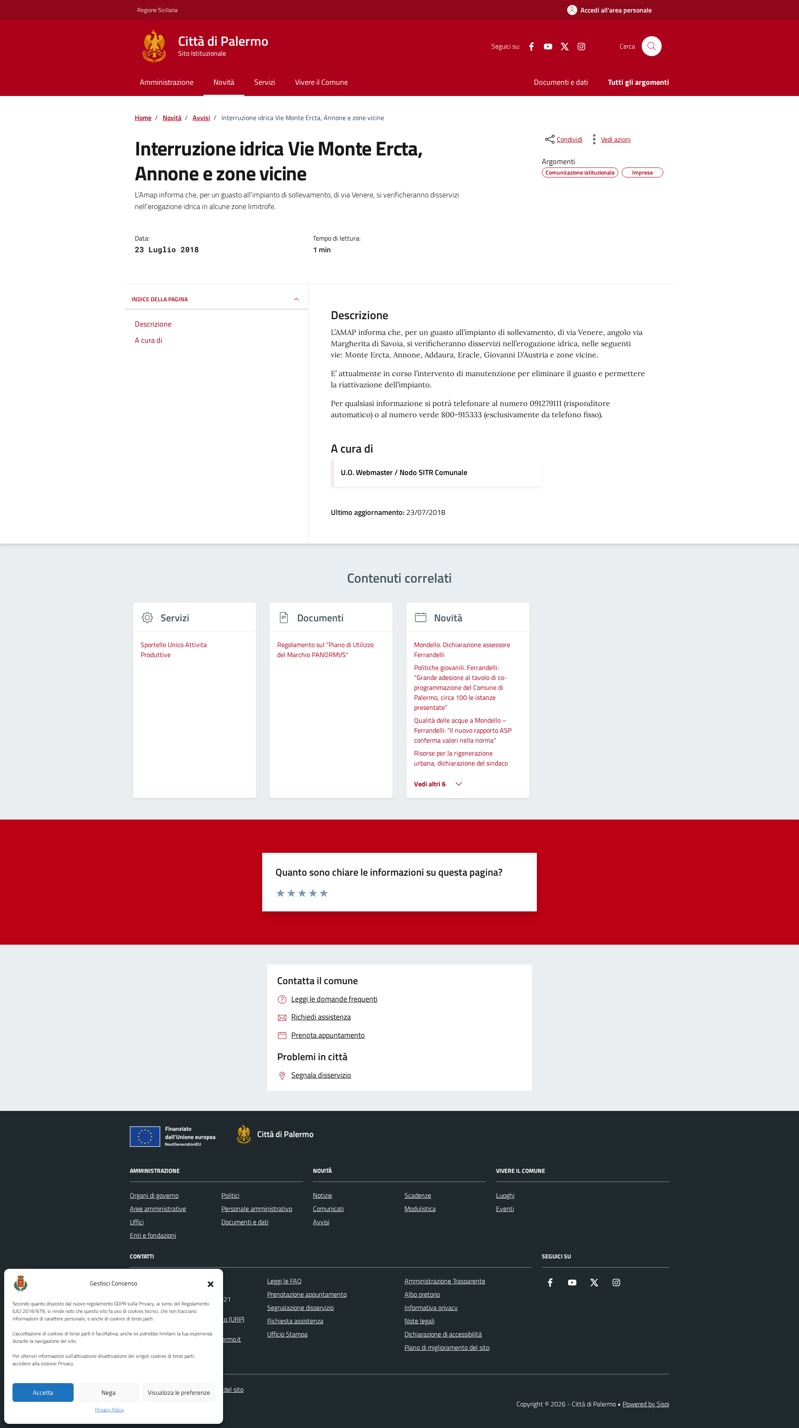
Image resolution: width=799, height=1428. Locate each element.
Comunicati (328, 1209)
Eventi (505, 1209)
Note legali (419, 1321)
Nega (109, 1392)
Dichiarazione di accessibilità (443, 1334)
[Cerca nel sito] (652, 46)
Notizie (322, 1195)
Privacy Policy (109, 1409)
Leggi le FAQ (284, 1281)
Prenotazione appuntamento (307, 1294)
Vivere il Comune (321, 82)
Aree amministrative (158, 1209)
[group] (194, 705)
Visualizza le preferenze (179, 1392)
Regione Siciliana (157, 9)
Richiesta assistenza (295, 1321)
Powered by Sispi (646, 1404)
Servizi (264, 82)
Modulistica (420, 1209)
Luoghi (505, 1195)
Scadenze (417, 1195)
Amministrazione (167, 82)
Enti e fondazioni (153, 1235)
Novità (223, 82)
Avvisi (321, 1222)
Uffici (137, 1222)
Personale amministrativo (256, 1209)
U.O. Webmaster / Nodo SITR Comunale (404, 472)
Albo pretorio (422, 1294)
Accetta (43, 1392)
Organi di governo (154, 1195)
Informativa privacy (431, 1307)
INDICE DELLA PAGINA (160, 299)
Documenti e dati (561, 82)
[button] (210, 1283)
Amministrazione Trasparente (444, 1281)
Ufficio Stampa (287, 1334)
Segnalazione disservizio (300, 1307)
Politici (230, 1195)
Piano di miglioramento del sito (446, 1347)
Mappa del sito (223, 1389)
